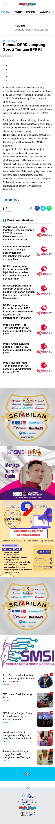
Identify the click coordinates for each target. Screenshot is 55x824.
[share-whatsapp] (49, 208)
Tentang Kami (27, 804)
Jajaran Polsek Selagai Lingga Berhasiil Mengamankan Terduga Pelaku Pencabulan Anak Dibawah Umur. (16, 754)
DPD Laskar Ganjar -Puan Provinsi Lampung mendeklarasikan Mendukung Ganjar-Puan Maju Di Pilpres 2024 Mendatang (17, 716)
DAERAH (30, 11)
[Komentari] (5, 208)
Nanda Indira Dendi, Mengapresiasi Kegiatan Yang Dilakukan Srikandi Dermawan (16, 735)
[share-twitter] (43, 208)
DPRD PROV (10, 40)
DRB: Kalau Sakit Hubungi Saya (17, 696)
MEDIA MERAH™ (28, 815)
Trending (5, 11)
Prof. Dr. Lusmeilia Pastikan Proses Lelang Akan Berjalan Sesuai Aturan (18, 678)
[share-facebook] (37, 208)
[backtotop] (27, 788)
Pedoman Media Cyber (27, 802)
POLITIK (18, 11)
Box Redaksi (27, 800)
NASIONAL (44, 11)
